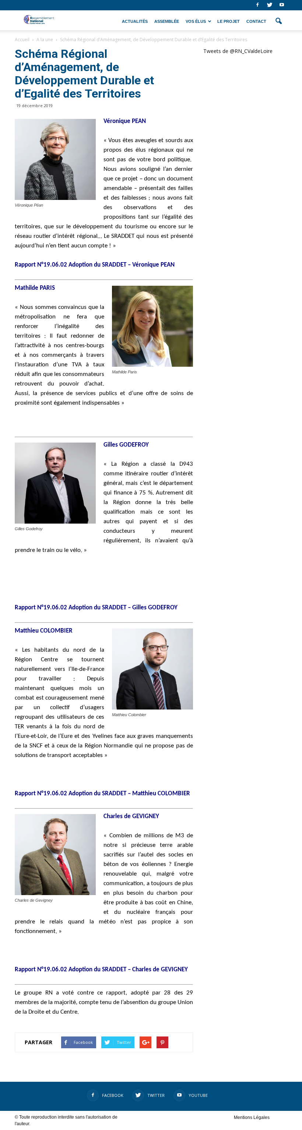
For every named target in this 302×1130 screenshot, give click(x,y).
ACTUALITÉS (135, 21)
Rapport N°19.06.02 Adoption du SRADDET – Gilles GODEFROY (96, 608)
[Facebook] (257, 5)
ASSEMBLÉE (166, 21)
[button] (278, 21)
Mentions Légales (252, 1117)
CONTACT (256, 21)
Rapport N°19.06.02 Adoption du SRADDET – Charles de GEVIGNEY (101, 970)
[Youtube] (281, 5)
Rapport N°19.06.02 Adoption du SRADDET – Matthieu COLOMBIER (102, 794)
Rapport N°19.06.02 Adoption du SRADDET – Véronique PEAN (95, 265)
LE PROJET (228, 21)
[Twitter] (269, 5)
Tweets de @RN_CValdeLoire (238, 50)
